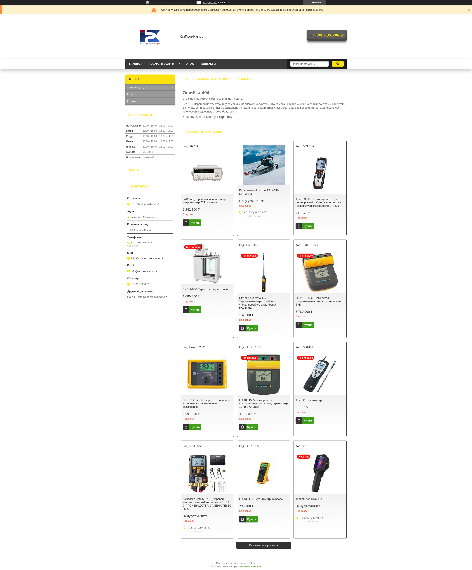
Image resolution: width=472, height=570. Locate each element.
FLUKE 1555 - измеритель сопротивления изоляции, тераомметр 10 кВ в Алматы (263, 403)
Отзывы (131, 101)
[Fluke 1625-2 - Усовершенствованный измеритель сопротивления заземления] (207, 374)
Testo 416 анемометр (309, 400)
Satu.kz (252, 563)
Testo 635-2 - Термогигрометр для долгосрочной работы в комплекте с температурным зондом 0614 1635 (319, 202)
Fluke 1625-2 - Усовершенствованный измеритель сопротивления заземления (206, 403)
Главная (135, 63)
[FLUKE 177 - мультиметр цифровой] (263, 473)
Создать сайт (210, 2)
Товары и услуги (161, 63)
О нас (190, 63)
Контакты (208, 63)
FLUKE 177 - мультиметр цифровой (261, 498)
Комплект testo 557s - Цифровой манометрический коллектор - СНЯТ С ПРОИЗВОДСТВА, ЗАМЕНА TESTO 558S (207, 503)
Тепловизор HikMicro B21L (312, 498)
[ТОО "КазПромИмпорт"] (149, 36)
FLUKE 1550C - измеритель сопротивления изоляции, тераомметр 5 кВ (320, 301)
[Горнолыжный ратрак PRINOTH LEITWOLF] (263, 165)
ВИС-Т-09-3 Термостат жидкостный (205, 289)
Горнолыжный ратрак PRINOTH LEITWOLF (259, 192)
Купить (195, 222)
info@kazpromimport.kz (145, 271)
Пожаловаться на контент (249, 566)
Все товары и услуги (262, 545)
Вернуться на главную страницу (209, 117)
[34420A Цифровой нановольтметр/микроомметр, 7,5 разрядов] (207, 173)
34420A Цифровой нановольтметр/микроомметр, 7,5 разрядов (204, 200)
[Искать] (338, 64)
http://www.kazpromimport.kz (148, 258)
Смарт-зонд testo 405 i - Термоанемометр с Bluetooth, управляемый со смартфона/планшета (257, 302)
